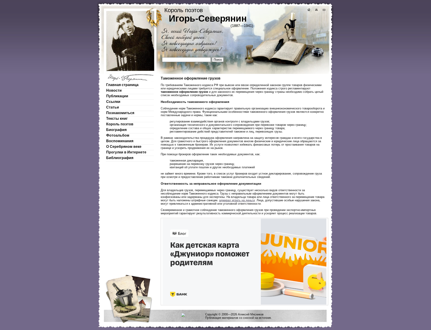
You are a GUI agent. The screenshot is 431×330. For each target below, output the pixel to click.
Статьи (112, 107)
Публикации (117, 96)
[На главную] (308, 10)
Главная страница (122, 85)
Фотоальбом (117, 135)
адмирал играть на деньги (237, 200)
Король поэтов (119, 124)
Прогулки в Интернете (126, 152)
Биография (116, 130)
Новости (114, 90)
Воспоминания (119, 141)
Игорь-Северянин (208, 18)
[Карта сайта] (316, 10)
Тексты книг (117, 118)
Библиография (119, 158)
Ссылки (113, 102)
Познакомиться (120, 113)
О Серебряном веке (123, 146)
